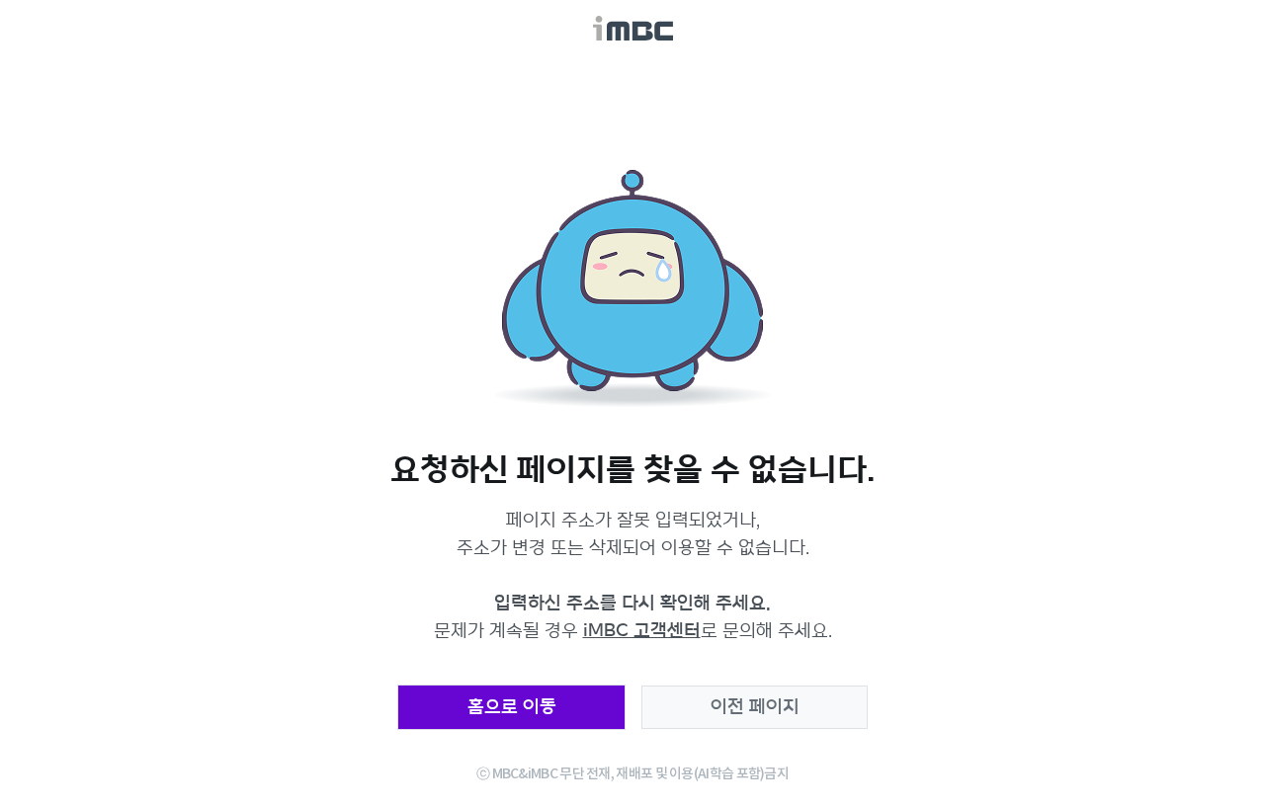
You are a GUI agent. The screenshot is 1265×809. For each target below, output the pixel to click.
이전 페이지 (755, 707)
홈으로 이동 (511, 707)
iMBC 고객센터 (642, 631)
